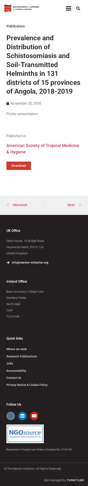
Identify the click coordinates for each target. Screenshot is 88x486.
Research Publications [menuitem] (21, 356)
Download (19, 166)
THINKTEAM (75, 480)
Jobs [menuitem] (9, 363)
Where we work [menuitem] (16, 349)
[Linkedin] (22, 416)
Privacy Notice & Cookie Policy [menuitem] (27, 385)
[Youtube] (34, 416)
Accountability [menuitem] (16, 370)
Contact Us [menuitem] (13, 378)
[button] (68, 8)
